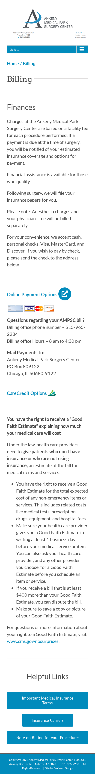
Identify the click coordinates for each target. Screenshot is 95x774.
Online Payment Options (32, 294)
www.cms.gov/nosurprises (33, 641)
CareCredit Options (27, 393)
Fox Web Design (63, 768)
